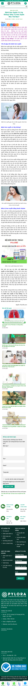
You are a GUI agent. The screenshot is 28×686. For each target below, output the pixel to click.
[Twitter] (5, 25)
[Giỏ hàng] (25, 3)
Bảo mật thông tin (21, 542)
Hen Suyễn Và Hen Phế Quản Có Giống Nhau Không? (12, 325)
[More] (17, 25)
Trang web (6, 472)
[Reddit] (8, 25)
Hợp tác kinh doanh (8, 560)
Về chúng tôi (6, 531)
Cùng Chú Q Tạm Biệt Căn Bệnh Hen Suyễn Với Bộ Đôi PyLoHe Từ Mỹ (13, 407)
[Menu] (2, 3)
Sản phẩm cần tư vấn (20, 566)
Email (5, 465)
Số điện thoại (18, 560)
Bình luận (6, 446)
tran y (21, 19)
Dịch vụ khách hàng (8, 543)
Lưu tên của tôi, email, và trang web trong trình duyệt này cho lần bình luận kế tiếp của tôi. (14, 481)
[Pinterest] (14, 25)
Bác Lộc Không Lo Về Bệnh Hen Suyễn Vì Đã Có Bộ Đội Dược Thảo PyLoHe (14, 386)
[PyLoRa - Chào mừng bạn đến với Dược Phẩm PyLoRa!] (14, 3)
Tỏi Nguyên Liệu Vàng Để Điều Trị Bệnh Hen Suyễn (14, 426)
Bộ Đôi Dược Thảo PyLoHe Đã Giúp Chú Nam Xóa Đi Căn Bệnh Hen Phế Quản (13, 345)
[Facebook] (2, 25)
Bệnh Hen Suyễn (14, 10)
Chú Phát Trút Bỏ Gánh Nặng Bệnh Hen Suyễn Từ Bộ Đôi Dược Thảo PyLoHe (13, 366)
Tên (4, 458)
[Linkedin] (11, 25)
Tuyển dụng (6, 563)
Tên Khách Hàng (19, 554)
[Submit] (26, 6)
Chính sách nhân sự (8, 533)
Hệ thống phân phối (8, 540)
